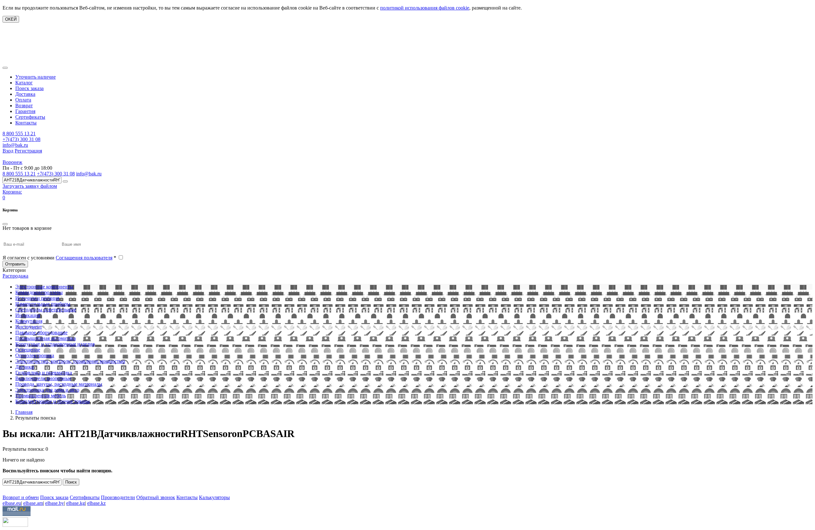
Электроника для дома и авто (47, 389)
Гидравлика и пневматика (43, 372)
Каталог (24, 82)
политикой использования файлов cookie (424, 8)
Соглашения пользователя (84, 257)
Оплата (23, 99)
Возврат (24, 105)
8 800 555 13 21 (19, 133)
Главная (23, 412)
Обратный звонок (155, 497)
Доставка (25, 94)
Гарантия (25, 111)
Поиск (71, 482)
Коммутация (28, 321)
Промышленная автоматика (45, 338)
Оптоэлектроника (34, 355)
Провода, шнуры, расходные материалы (58, 384)
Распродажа (15, 276)
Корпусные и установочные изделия (55, 344)
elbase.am (33, 503)
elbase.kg (75, 503)
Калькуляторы (214, 497)
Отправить (15, 264)
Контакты (26, 122)
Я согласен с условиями (59, 257)
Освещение (27, 349)
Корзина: (12, 191)
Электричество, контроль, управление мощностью (70, 361)
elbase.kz (96, 503)
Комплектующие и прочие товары (52, 401)
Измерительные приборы (42, 304)
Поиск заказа (29, 88)
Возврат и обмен (21, 497)
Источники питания (37, 298)
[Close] (5, 224)
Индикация (27, 315)
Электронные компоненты (44, 286)
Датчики (24, 367)
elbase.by (54, 503)
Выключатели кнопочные (43, 378)
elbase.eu (12, 503)
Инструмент (28, 326)
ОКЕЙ (11, 19)
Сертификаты (30, 117)
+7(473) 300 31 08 (21, 139)
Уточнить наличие (35, 77)
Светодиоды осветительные (45, 309)
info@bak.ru (15, 145)
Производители (118, 497)
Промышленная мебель (40, 395)
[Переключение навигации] (5, 68)
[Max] (7, 488)
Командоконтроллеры (39, 292)
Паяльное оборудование (41, 332)
